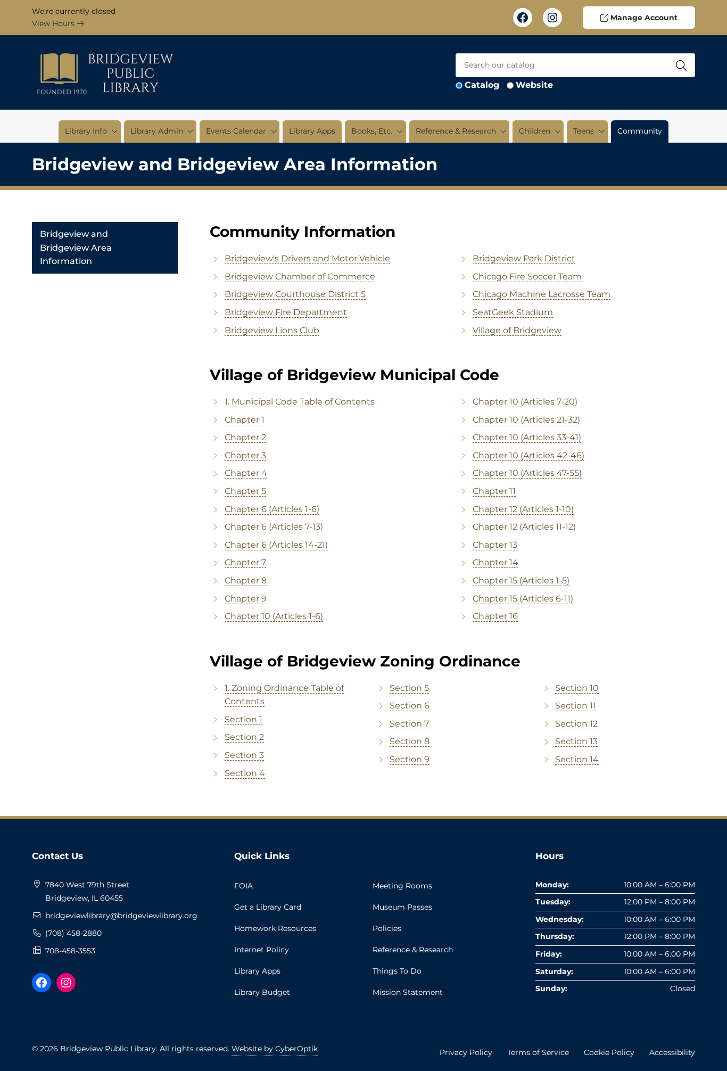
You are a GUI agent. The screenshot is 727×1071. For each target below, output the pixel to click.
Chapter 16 (495, 616)
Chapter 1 (245, 420)
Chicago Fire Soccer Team (527, 276)
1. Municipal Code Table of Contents (300, 402)
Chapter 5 (245, 491)
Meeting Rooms (402, 886)
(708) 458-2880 (73, 933)
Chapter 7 (245, 562)
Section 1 (243, 719)
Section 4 (245, 773)
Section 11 (575, 706)
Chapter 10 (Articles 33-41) (527, 437)
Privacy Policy (466, 1052)
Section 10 (577, 688)
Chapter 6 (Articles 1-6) (272, 509)
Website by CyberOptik (275, 1048)
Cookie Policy (609, 1052)
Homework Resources (275, 928)
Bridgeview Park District (524, 258)
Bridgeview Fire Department (286, 312)
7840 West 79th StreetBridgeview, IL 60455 (87, 891)
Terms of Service (538, 1052)
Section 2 (244, 737)
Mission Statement (408, 992)
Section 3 (244, 755)
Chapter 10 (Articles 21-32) (526, 420)
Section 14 (577, 759)
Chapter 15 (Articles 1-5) (521, 580)
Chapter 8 (246, 580)
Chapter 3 (245, 455)
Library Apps (312, 131)
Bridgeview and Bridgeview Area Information (76, 247)
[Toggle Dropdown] (114, 131)
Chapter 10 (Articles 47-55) (527, 473)
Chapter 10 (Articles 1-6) (274, 616)
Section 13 (576, 741)
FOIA (243, 886)
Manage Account (643, 17)
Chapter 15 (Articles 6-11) (523, 599)
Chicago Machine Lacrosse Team (541, 294)
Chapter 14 (495, 562)
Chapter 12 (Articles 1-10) (523, 509)
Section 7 (409, 724)
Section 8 (409, 741)
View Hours (54, 23)
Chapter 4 (246, 473)
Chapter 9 (246, 599)
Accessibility (672, 1052)
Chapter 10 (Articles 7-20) (525, 402)
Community (639, 131)
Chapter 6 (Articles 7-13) (274, 527)
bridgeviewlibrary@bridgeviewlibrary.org (121, 915)
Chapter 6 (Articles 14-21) (276, 545)
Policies (387, 928)
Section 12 (576, 724)
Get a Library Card (267, 907)
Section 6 (409, 706)
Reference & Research (413, 949)
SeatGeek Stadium (513, 312)
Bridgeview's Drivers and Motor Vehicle (307, 258)
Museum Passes (402, 907)
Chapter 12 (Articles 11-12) (524, 527)
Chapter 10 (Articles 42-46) (528, 455)
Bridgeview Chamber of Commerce (300, 276)
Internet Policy (261, 949)
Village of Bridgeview (517, 330)
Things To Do (397, 971)
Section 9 (409, 759)
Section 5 (409, 688)
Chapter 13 (495, 545)
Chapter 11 (494, 491)
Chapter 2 (245, 437)
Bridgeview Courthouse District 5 (295, 294)
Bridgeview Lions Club (272, 330)
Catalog (482, 85)
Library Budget (262, 992)
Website (534, 85)
